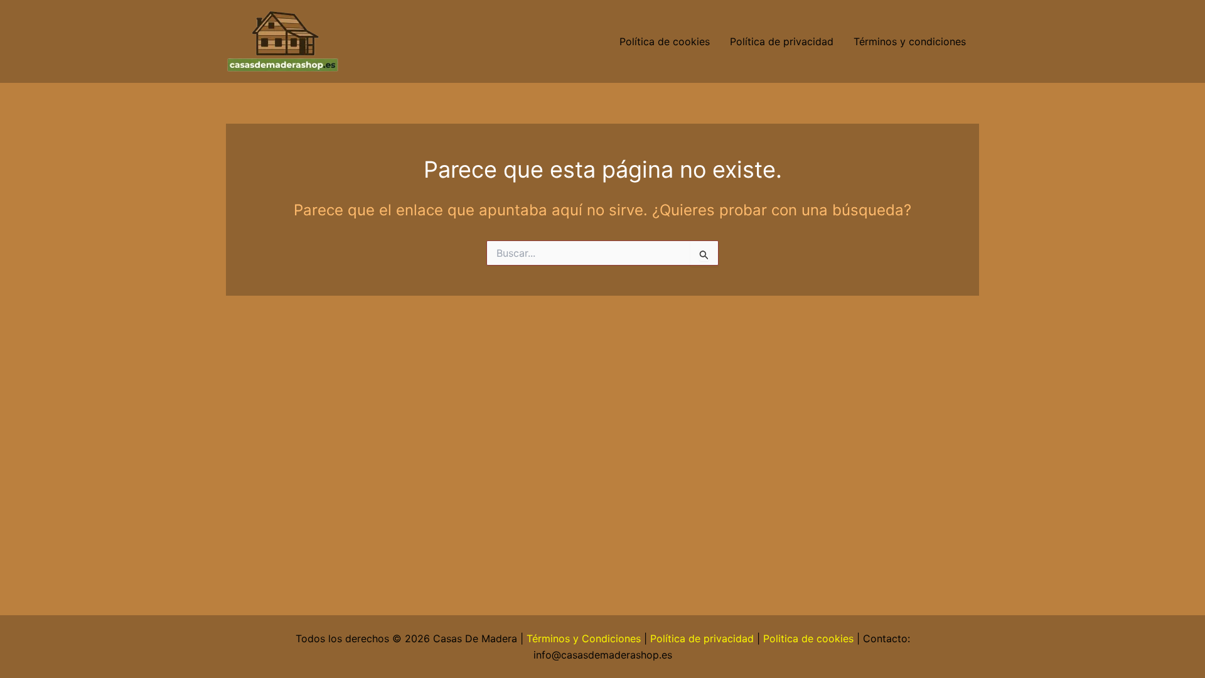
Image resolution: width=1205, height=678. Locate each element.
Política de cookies (664, 41)
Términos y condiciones (911, 41)
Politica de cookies (808, 638)
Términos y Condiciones (584, 638)
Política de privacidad (781, 41)
